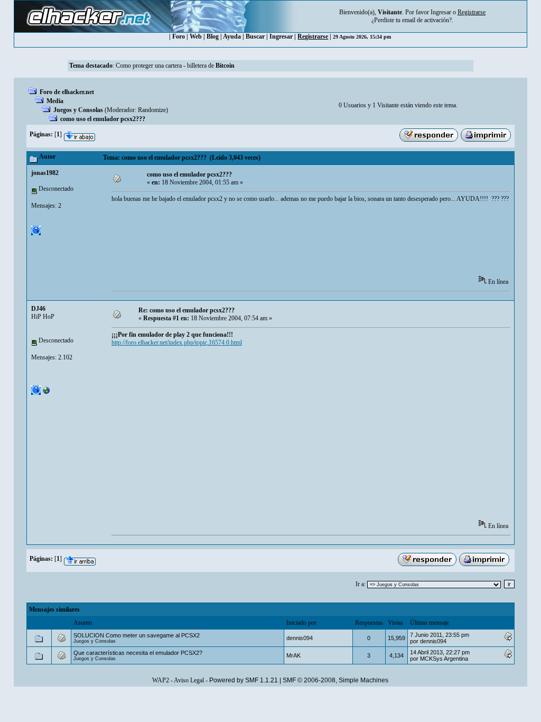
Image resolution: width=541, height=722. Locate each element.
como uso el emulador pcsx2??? (102, 119)
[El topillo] (46, 392)
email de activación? (427, 20)
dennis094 (299, 638)
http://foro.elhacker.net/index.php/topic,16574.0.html (176, 342)
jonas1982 (45, 173)
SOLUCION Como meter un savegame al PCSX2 (136, 635)
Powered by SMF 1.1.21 (243, 680)
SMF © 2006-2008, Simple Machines (335, 680)
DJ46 (38, 308)
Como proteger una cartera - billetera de (175, 65)
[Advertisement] (303, 242)
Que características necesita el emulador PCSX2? (137, 653)
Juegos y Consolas (78, 110)
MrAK (293, 655)
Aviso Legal (189, 680)
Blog (213, 36)
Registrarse (312, 36)
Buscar (255, 36)
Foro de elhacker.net (67, 92)
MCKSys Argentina (444, 658)
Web (196, 36)
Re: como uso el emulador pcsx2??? (186, 310)
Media (54, 101)
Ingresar (441, 12)
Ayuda (232, 36)
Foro (178, 36)
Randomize (152, 110)
